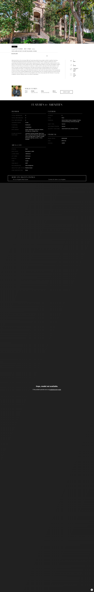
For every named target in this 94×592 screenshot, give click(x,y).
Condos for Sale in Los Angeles (56, 179)
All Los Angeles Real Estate (20, 179)
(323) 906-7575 (34, 92)
